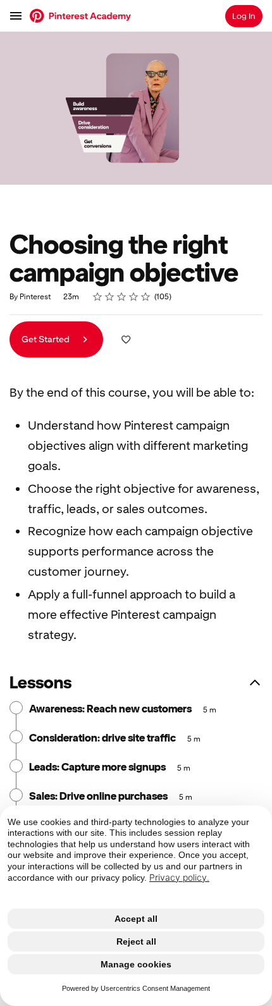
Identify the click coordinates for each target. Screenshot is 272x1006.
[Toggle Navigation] (16, 16)
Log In (244, 16)
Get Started (46, 339)
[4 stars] (134, 296)
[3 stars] (122, 296)
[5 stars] (146, 296)
